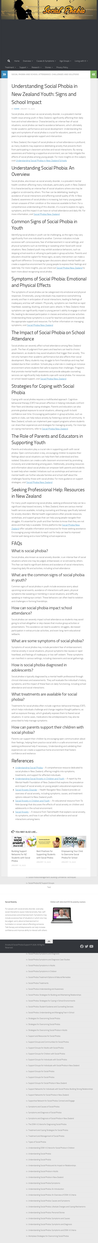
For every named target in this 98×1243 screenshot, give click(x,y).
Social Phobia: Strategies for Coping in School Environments (51, 1001)
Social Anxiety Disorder (26, 789)
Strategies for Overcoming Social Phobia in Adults (47, 1030)
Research (36, 67)
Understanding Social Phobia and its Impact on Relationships (52, 1165)
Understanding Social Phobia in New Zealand (45, 1177)
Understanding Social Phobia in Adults (43, 1171)
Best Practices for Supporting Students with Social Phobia (45, 854)
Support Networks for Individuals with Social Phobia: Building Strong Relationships (60, 1089)
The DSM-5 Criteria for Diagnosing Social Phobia (47, 1124)
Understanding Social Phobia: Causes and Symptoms (49, 1201)
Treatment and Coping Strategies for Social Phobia (48, 1130)
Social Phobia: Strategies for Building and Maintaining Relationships (54, 995)
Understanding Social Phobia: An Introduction (46, 1189)
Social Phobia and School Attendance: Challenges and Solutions (45, 74)
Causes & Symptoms (45, 61)
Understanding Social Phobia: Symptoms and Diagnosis (50, 1224)
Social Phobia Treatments (38, 983)
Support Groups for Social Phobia (41, 1071)
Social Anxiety (22, 812)
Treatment (9, 67)
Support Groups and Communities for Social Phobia (48, 1042)
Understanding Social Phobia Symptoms (44, 1183)
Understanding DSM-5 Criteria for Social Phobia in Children (51, 1148)
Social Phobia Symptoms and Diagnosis (43, 954)
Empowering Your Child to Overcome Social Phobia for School (72, 854)
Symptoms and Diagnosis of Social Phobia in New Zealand (51, 1118)
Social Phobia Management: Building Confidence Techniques (52, 877)
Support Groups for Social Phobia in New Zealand (47, 1083)
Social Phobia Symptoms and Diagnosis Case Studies (49, 959)
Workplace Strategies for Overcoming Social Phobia (48, 1236)
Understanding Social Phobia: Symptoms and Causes (49, 1218)
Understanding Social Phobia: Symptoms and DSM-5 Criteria (52, 1230)
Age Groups (64, 61)
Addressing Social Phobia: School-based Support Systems (51, 6)
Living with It (80, 61)
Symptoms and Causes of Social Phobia (43, 1107)
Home (16, 61)
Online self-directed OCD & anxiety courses (67, 902)
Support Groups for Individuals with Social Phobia (47, 1059)
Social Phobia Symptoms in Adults (41, 965)
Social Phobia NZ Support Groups (41, 883)
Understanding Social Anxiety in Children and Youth (39, 778)
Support (23, 67)
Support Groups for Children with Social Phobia (46, 1054)
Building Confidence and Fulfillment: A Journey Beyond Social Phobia (55, 12)
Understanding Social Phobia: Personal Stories (46, 1212)
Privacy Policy (62, 67)
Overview (27, 61)
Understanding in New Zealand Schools (41, 160)
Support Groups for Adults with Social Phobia (46, 1048)
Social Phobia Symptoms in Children (42, 971)
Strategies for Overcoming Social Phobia (44, 1018)
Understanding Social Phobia (39, 1154)
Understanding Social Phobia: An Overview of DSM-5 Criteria (52, 1195)
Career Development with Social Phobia (43, 18)
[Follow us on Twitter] (86, 946)
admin (16, 109)
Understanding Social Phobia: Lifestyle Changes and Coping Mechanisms (56, 1207)
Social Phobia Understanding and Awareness (46, 989)
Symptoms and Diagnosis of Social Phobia (44, 1112)
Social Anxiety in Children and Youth (32, 800)
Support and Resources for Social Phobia (44, 1036)
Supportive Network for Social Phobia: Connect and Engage (51, 1101)
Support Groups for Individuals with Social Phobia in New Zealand (53, 1065)
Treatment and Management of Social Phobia (46, 1136)
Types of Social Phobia (37, 1142)
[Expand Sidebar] (4, 74)
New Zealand (47, 214)
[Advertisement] (49, 39)
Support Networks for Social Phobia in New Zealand (48, 1095)
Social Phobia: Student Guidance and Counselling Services (50, 1007)
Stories (48, 67)
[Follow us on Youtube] (91, 946)
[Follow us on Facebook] (82, 946)
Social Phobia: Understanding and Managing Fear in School (51, 1012)
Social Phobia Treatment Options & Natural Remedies (49, 977)
